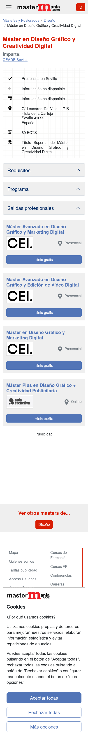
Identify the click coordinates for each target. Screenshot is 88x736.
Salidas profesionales (30, 207)
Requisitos (18, 170)
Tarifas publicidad (23, 570)
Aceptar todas (44, 697)
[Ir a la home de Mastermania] (38, 7)
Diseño (44, 524)
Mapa (13, 552)
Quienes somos (21, 561)
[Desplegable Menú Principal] (9, 7)
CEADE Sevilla (15, 59)
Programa (18, 188)
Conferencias (61, 575)
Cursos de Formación (58, 555)
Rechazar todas (44, 712)
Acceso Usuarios (22, 578)
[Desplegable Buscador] (80, 7)
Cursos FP (58, 566)
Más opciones (44, 726)
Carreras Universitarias (61, 586)
